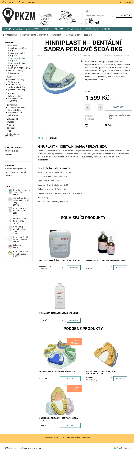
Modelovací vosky (16, 84)
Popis (40, 138)
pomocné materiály (16, 89)
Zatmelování (74, 29)
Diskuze (53, 138)
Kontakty (86, 438)
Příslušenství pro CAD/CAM (15, 99)
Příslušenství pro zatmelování (15, 113)
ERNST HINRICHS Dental (113, 55)
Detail (70, 379)
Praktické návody (13, 148)
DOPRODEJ (11, 128)
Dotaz (110, 125)
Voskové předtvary (16, 79)
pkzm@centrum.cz (29, 2)
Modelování (32, 29)
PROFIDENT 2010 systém (19, 68)
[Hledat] (112, 15)
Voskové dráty (14, 82)
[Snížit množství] (66, 269)
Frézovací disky (14, 96)
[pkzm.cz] (34, 15)
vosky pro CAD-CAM (17, 87)
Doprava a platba (52, 438)
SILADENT (9, 154)
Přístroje (10, 125)
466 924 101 (9, 2)
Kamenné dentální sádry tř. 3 (16, 54)
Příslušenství (13, 73)
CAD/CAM (58, 29)
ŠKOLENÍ (106, 29)
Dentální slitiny (15, 110)
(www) (127, 55)
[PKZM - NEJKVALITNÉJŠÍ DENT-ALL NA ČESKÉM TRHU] (3, 35)
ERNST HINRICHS (12, 151)
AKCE (9, 131)
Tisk (87, 126)
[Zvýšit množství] (66, 266)
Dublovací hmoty (15, 70)
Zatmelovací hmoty (16, 107)
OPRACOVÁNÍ (91, 29)
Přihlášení (127, 2)
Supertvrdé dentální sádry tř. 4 (120, 116)
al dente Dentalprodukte (15, 168)
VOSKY (46, 29)
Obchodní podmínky (71, 438)
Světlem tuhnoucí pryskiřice (13, 135)
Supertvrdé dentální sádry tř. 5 (17, 64)
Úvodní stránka (13, 29)
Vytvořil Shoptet (123, 448)
